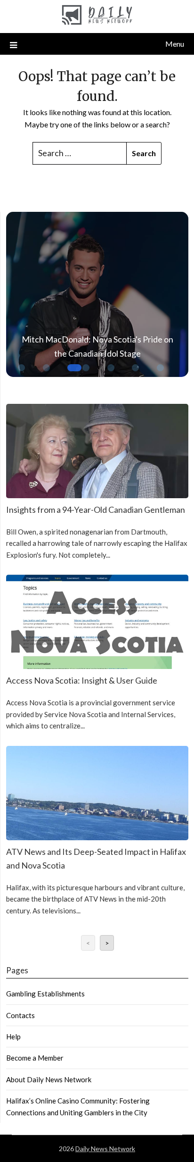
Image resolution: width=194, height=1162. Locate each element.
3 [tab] (72, 373)
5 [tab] (112, 373)
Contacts (20, 1015)
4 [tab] (87, 373)
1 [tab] (22, 369)
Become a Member (35, 1057)
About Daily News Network (48, 1079)
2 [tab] (47, 373)
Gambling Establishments (45, 993)
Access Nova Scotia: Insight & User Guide (81, 680)
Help (13, 1036)
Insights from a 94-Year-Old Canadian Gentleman (95, 509)
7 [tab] (161, 373)
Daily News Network (105, 1149)
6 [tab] (136, 373)
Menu (174, 43)
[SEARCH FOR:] (79, 153)
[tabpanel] (97, 297)
